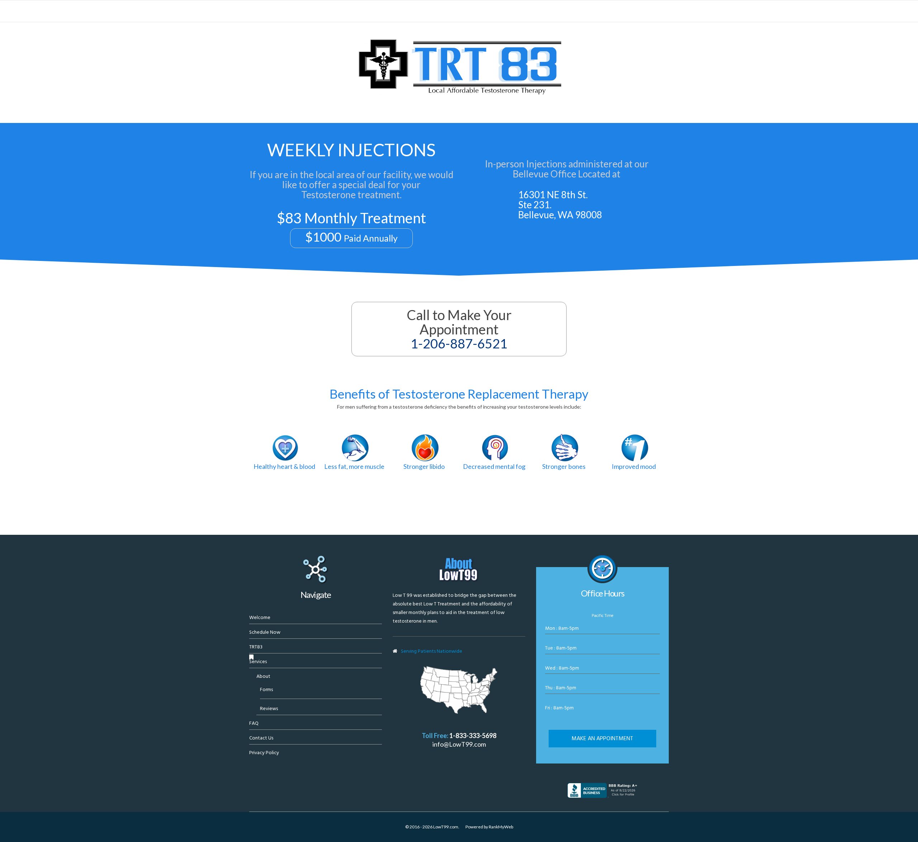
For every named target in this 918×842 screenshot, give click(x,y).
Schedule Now (264, 632)
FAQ (254, 723)
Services (258, 661)
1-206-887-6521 (459, 343)
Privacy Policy (264, 752)
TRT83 (255, 647)
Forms (266, 689)
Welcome (259, 617)
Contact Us (261, 738)
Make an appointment (602, 738)
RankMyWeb (501, 826)
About (263, 676)
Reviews (269, 708)
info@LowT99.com (459, 744)
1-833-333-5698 (472, 735)
